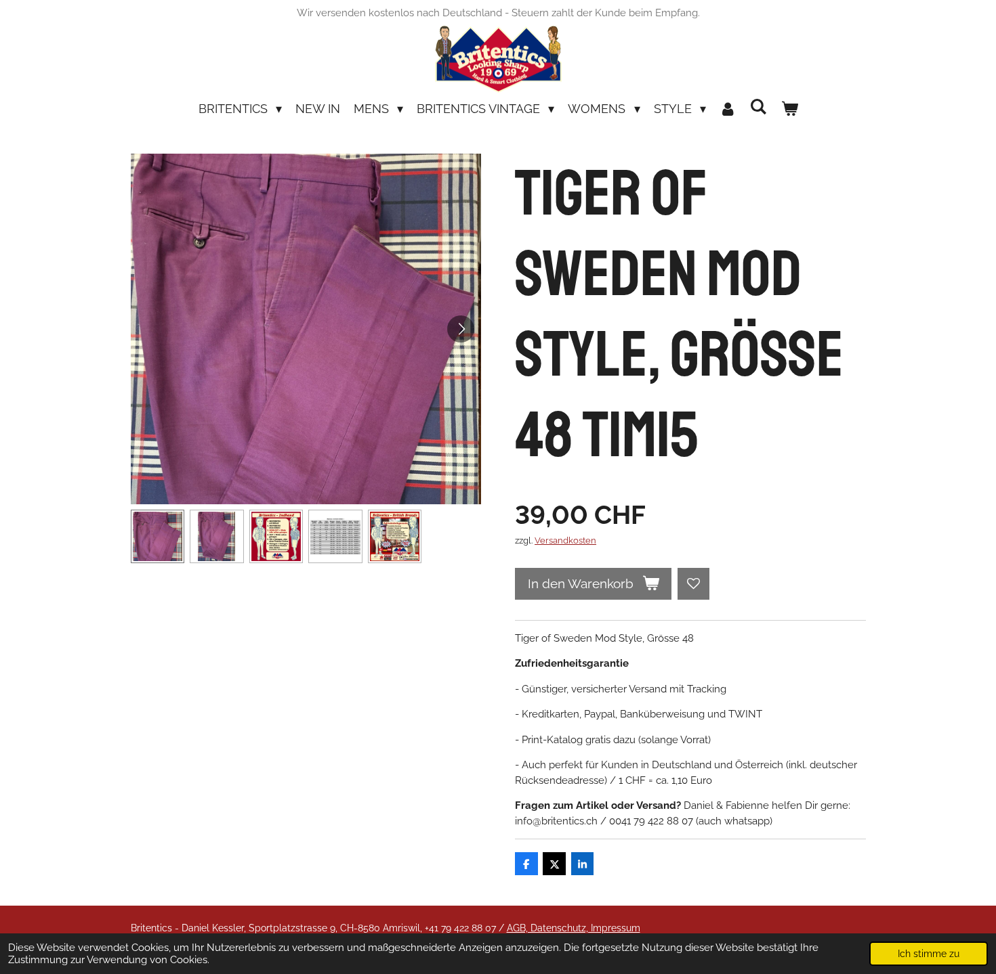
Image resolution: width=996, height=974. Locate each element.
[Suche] (758, 106)
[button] (158, 537)
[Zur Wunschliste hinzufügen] (693, 584)
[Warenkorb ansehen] (789, 109)
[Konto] (728, 109)
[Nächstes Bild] (460, 328)
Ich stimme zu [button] (928, 953)
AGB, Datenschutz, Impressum (573, 928)
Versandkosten (565, 540)
